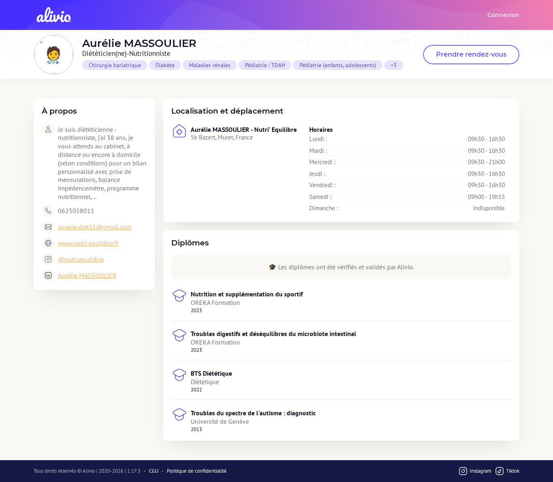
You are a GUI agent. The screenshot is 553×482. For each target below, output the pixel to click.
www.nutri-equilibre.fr (88, 243)
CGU (153, 471)
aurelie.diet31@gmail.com (95, 227)
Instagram (480, 470)
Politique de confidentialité (197, 471)
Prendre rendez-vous (471, 54)
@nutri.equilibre (81, 259)
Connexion (503, 15)
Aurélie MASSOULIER (87, 275)
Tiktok (512, 470)
